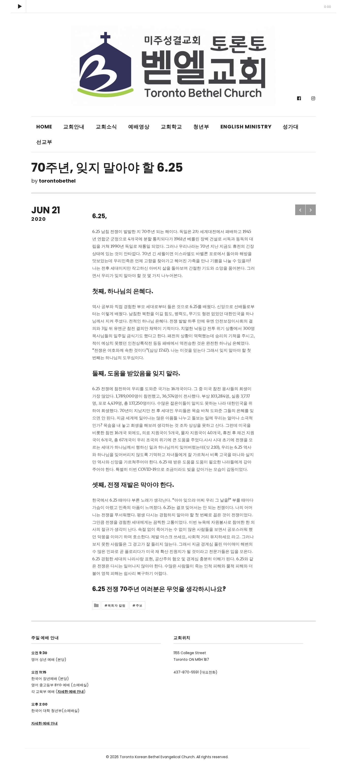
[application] (173, 6)
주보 (139, 605)
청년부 (201, 126)
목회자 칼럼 (116, 605)
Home (44, 126)
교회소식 (106, 126)
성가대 (291, 126)
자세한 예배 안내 (70, 691)
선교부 (44, 141)
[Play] (19, 6)
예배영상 (139, 126)
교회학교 (171, 126)
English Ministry (246, 126)
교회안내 (74, 126)
